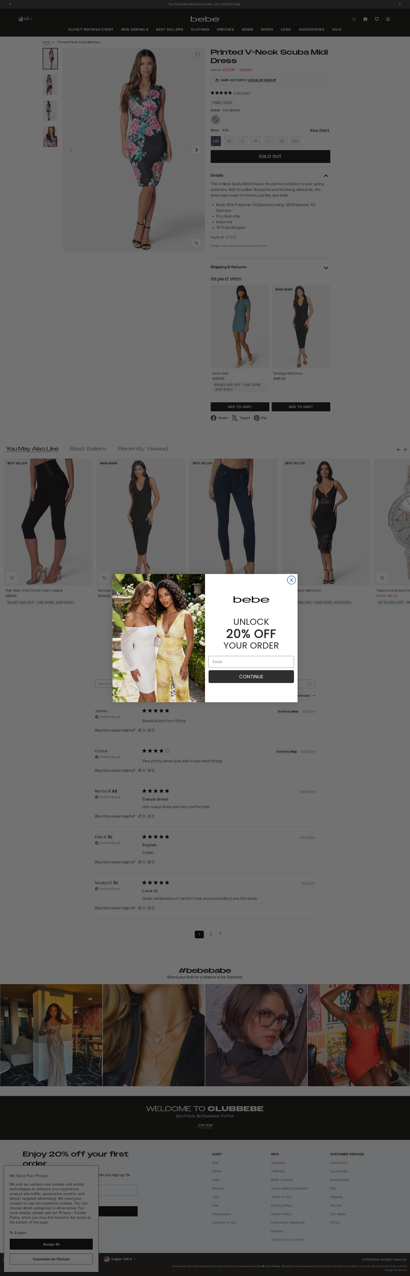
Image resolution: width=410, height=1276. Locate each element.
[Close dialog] (291, 580)
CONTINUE (251, 676)
